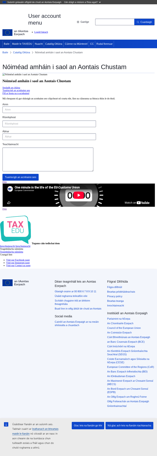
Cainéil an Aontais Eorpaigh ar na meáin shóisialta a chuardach (77, 324)
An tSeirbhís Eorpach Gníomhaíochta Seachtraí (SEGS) (127, 353)
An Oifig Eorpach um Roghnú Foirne (127, 396)
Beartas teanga (115, 301)
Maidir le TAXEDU (22, 44)
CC (92, 44)
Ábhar (5, 131)
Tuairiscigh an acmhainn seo (16, 90)
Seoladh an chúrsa (11, 87)
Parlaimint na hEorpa (118, 318)
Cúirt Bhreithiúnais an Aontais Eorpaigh (128, 337)
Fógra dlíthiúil (114, 287)
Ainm (5, 104)
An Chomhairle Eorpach (120, 323)
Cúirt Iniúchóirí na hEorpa (121, 346)
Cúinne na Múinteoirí (76, 44)
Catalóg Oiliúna (53, 44)
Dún (4, 182)
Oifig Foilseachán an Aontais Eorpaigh (128, 401)
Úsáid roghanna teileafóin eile (71, 296)
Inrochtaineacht (115, 305)
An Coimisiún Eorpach (119, 332)
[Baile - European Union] (15, 32)
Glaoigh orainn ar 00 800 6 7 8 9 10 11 (75, 291)
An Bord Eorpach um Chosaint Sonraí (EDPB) (127, 390)
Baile (7, 44)
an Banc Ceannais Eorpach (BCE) (126, 342)
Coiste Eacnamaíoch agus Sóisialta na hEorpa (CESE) (128, 361)
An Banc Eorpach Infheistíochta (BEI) (127, 371)
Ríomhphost (9, 117)
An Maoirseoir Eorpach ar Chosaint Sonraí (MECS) (130, 383)
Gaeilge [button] (84, 22)
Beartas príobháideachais (121, 291)
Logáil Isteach (41, 32)
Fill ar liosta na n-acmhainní (15, 93)
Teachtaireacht (10, 144)
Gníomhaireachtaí (116, 406)
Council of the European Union (124, 328)
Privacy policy (114, 296)
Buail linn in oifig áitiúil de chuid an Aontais (78, 308)
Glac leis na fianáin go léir (88, 425)
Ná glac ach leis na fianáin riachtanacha (129, 425)
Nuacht (39, 44)
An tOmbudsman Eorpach (121, 376)
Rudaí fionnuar (104, 44)
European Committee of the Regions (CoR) (130, 367)
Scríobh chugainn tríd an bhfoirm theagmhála (72, 302)
